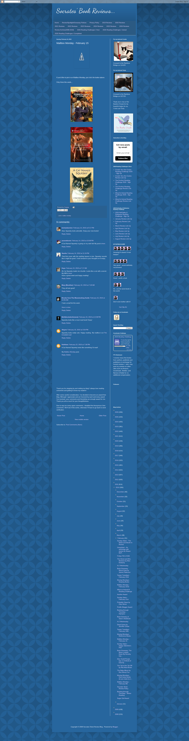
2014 (117, 470)
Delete (68, 234)
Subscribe (123, 158)
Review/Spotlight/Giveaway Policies (74, 23)
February (121, 538)
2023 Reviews (85, 26)
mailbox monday (66, 215)
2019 (117, 446)
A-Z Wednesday (122, 565)
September (121, 506)
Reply (64, 234)
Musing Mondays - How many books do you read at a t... (124, 677)
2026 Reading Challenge (123, 336)
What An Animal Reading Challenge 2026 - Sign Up (123, 195)
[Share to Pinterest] (67, 210)
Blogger (115, 727)
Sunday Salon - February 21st (123, 598)
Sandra (64, 253)
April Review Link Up (122, 228)
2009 (117, 709)
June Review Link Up (122, 234)
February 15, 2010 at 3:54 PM (77, 330)
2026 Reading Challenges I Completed (68, 33)
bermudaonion (67, 228)
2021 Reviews (60, 26)
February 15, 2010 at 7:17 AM (76, 268)
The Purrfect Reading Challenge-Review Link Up (123, 188)
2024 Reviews (98, 26)
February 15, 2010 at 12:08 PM (90, 317)
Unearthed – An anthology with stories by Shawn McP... (124, 550)
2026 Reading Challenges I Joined (115, 30)
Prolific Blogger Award (124, 607)
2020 (117, 441)
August (119, 511)
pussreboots (66, 240)
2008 (117, 714)
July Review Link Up (122, 236)
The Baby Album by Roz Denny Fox (124, 671)
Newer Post (61, 415)
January (120, 704)
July (118, 516)
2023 (117, 426)
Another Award (122, 594)
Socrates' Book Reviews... (85, 11)
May (118, 525)
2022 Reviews (72, 26)
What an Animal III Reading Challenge (124, 590)
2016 (117, 460)
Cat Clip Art (123, 307)
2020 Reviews (120, 23)
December (120, 492)
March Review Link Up (123, 226)
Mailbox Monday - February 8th (123, 683)
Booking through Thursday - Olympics (123, 612)
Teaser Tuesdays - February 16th (123, 630)
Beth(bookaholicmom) (70, 317)
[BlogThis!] (60, 210)
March (119, 535)
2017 (117, 455)
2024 (117, 422)
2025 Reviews (111, 26)
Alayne (64, 330)
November (120, 496)
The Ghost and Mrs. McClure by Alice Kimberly (124, 560)
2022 (117, 431)
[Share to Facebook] (64, 210)
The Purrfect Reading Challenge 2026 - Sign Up (123, 182)
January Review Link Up (123, 219)
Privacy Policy (94, 23)
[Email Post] (73, 207)
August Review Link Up (123, 239)
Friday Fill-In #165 (123, 556)
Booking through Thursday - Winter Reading (124, 693)
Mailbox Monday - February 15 (123, 640)
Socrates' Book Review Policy (122, 688)
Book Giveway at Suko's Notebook (123, 617)
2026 (117, 412)
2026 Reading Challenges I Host (88, 30)
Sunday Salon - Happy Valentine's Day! (124, 645)
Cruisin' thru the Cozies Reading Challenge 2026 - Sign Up (123, 171)
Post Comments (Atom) (74, 425)
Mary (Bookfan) (67, 285)
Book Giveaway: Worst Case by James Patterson (123, 570)
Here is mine (66, 307)
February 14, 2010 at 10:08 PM (83, 240)
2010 (118, 487)
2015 (117, 465)
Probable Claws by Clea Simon (123, 603)
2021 (117, 436)
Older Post (102, 415)
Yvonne (123, 340)
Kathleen (65, 344)
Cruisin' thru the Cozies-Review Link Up (123, 177)
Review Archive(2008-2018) (64, 30)
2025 (117, 417)
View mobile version (81, 419)
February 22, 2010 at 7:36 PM (79, 344)
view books (129, 350)
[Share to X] (62, 210)
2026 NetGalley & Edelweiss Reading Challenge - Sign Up (122, 214)
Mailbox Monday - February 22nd (123, 586)
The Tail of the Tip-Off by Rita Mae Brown (124, 666)
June (119, 521)
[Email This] (58, 210)
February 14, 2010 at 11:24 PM (78, 253)
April (118, 530)
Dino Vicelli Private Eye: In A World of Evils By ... (124, 661)
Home (57, 23)
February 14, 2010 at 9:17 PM (83, 228)
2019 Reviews (107, 23)
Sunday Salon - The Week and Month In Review (124, 542)
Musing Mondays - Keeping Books (123, 581)
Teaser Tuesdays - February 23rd (123, 576)
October (120, 501)
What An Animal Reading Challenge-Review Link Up (123, 201)
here (103, 243)
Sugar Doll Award (123, 698)
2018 (117, 451)
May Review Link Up (122, 231)
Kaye (63, 268)
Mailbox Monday (70, 352)
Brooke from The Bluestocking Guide (75, 298)
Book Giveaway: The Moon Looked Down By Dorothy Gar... (124, 653)
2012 (117, 479)
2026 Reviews (124, 26)
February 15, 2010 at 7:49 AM (84, 285)
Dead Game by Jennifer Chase (123, 625)
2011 (117, 484)
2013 (117, 475)
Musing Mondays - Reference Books (124, 635)
